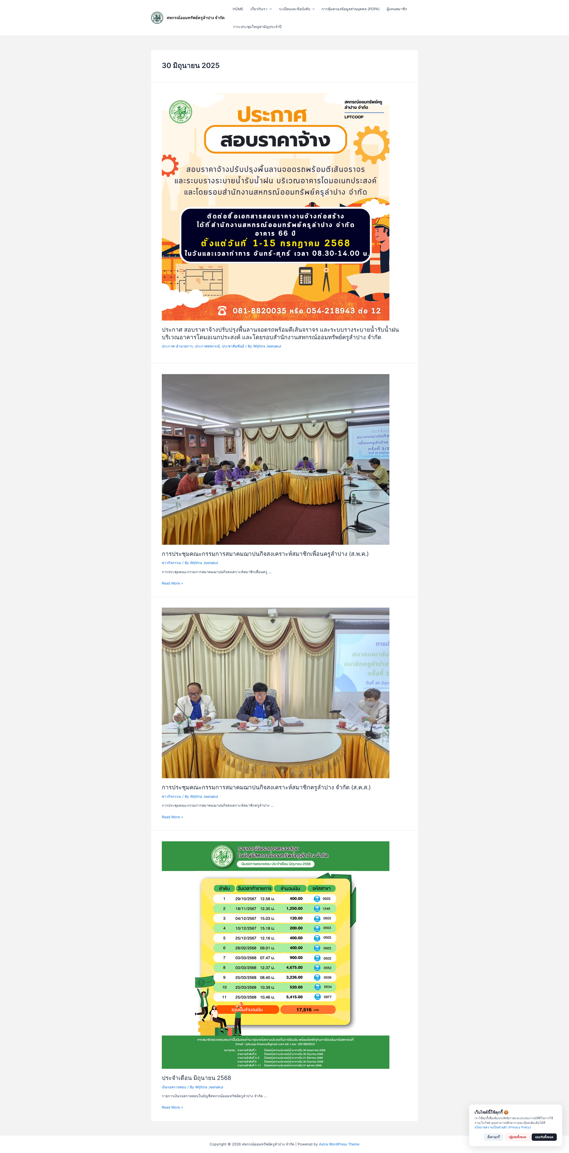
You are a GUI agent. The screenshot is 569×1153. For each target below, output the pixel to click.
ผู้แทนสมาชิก (397, 9)
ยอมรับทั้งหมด (544, 1137)
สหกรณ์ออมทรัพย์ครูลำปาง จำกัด (196, 17)
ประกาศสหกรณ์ (207, 346)
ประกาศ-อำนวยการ (177, 346)
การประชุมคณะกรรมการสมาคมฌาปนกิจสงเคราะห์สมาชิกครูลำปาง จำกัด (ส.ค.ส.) (266, 787)
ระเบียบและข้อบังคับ (294, 9)
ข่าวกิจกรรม (171, 563)
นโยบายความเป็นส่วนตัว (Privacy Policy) (503, 1127)
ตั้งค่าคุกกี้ (493, 1137)
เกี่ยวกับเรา (258, 9)
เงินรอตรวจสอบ (174, 1087)
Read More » (172, 583)
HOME (238, 9)
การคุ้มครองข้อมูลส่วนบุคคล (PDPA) (351, 9)
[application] (269, 9)
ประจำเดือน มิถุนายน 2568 (196, 1077)
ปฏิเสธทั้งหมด (517, 1137)
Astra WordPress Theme (339, 1144)
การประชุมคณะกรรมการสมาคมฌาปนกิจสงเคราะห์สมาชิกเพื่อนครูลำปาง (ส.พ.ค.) (265, 553)
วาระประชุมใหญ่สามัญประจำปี (257, 26)
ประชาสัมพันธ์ (233, 346)
